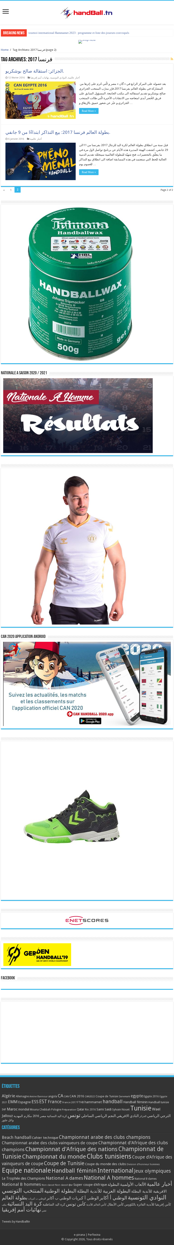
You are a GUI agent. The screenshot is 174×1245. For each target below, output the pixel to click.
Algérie (8, 1095)
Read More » (89, 111)
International (115, 1170)
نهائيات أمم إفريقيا (40, 77)
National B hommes (21, 1184)
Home (5, 49)
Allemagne (22, 1096)
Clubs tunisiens (109, 1156)
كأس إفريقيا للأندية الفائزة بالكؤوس (147, 1204)
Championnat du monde (54, 1156)
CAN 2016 (77, 1096)
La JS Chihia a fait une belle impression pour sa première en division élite (73, 32)
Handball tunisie (158, 1102)
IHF (4, 1109)
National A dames (64, 1178)
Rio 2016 (90, 1109)
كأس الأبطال (115, 1204)
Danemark (124, 1096)
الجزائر (142, 1116)
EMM (12, 1101)
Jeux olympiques (152, 1171)
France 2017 (69, 1102)
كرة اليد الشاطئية (54, 1204)
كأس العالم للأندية (96, 1204)
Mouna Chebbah (40, 1109)
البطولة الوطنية (60, 1191)
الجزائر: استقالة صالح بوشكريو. (34, 71)
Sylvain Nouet (121, 1109)
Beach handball (16, 1137)
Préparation (69, 1109)
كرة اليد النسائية (57, 1116)
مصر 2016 (39, 1116)
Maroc (12, 1109)
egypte (137, 1096)
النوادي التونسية (58, 77)
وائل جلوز (8, 1120)
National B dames (146, 1178)
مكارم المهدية (23, 1116)
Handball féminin (135, 1102)
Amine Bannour (38, 1096)
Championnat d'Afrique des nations (71, 1149)
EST (43, 1101)
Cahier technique (45, 1138)
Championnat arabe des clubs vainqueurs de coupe (50, 1142)
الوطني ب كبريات (37, 1198)
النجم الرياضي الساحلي (98, 1116)
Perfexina (94, 1234)
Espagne (24, 1102)
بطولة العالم (14, 1198)
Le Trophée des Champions (23, 1178)
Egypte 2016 (151, 1096)
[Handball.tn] (87, 11)
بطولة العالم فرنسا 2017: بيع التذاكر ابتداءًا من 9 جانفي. (57, 132)
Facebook (8, 978)
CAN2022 (90, 1096)
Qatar (80, 1109)
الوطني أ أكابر (113, 1198)
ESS (35, 1101)
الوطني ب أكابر (59, 1198)
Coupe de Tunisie (107, 1096)
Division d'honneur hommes (143, 1164)
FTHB (80, 1102)
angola (52, 1096)
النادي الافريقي (127, 1116)
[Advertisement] (87, 1032)
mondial (23, 1109)
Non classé (48, 1185)
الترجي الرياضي (159, 1116)
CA (60, 1095)
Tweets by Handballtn (16, 1221)
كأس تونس (76, 1204)
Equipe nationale (26, 1170)
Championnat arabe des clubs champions (104, 1137)
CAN (66, 1096)
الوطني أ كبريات (85, 1198)
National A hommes (109, 1177)
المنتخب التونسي (23, 1190)
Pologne (56, 1109)
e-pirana (79, 1234)
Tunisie (140, 1108)
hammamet (93, 1102)
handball (113, 1101)
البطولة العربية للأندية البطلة (103, 1191)
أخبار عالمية (74, 77)
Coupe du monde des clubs (105, 1164)
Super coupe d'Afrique (90, 1185)
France (55, 1101)
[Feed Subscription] (172, 59)
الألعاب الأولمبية (133, 1184)
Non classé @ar (64, 1185)
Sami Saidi (104, 1109)
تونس (74, 1115)
